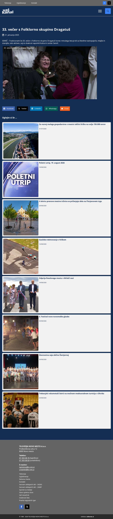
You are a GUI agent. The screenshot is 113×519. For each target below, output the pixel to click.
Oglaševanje (21, 3)
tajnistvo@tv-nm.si (27, 467)
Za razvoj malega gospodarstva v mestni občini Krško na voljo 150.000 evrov (72, 124)
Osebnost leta (24, 498)
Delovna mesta (24, 479)
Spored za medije (25, 490)
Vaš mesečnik (24, 495)
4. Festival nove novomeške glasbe (54, 317)
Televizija (7, 3)
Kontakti (22, 482)
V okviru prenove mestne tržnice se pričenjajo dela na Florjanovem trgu (70, 201)
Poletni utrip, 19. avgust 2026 (52, 163)
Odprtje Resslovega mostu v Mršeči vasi (56, 278)
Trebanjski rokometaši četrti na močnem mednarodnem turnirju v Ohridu (71, 394)
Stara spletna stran (26, 492)
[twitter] (109, 3)
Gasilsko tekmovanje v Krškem (52, 240)
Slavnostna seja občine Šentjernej (54, 355)
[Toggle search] (108, 11)
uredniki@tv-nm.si (26, 469)
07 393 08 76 (24, 458)
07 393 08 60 (24, 460)
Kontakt (34, 3)
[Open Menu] (100, 11)
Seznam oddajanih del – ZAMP (30, 487)
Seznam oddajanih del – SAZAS (30, 485)
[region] (28, 502)
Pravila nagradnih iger (27, 500)
